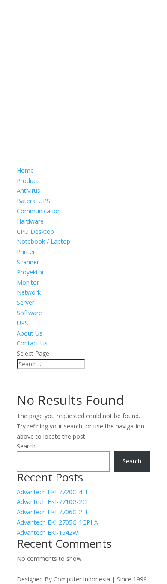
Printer (26, 252)
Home (25, 170)
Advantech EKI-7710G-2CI (52, 502)
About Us (29, 333)
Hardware (30, 221)
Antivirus (28, 190)
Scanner (28, 262)
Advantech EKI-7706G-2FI (52, 512)
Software (29, 313)
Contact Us (32, 343)
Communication (39, 211)
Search (26, 446)
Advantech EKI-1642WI (48, 532)
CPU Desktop (35, 231)
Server (25, 302)
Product (28, 181)
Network (29, 292)
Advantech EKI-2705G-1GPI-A (57, 522)
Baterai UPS (33, 201)
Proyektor (30, 272)
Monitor (28, 282)
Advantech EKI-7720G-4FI (52, 492)
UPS (22, 323)
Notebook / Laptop (43, 241)
